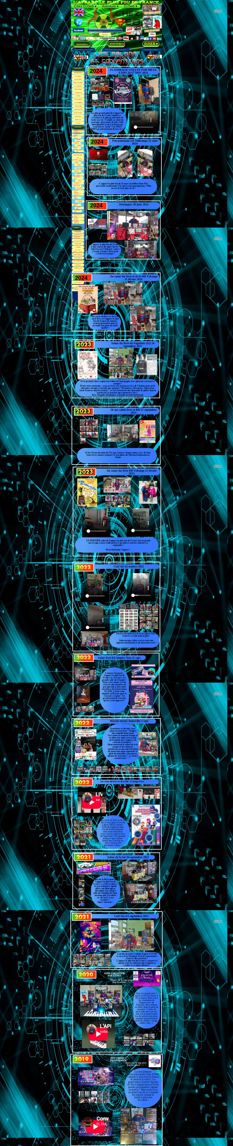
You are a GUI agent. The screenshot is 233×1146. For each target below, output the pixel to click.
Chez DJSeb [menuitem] (85, 6)
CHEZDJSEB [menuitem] (82, 44)
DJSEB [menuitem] (151, 44)
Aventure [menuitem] (110, 6)
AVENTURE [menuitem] (116, 44)
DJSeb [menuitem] (130, 6)
